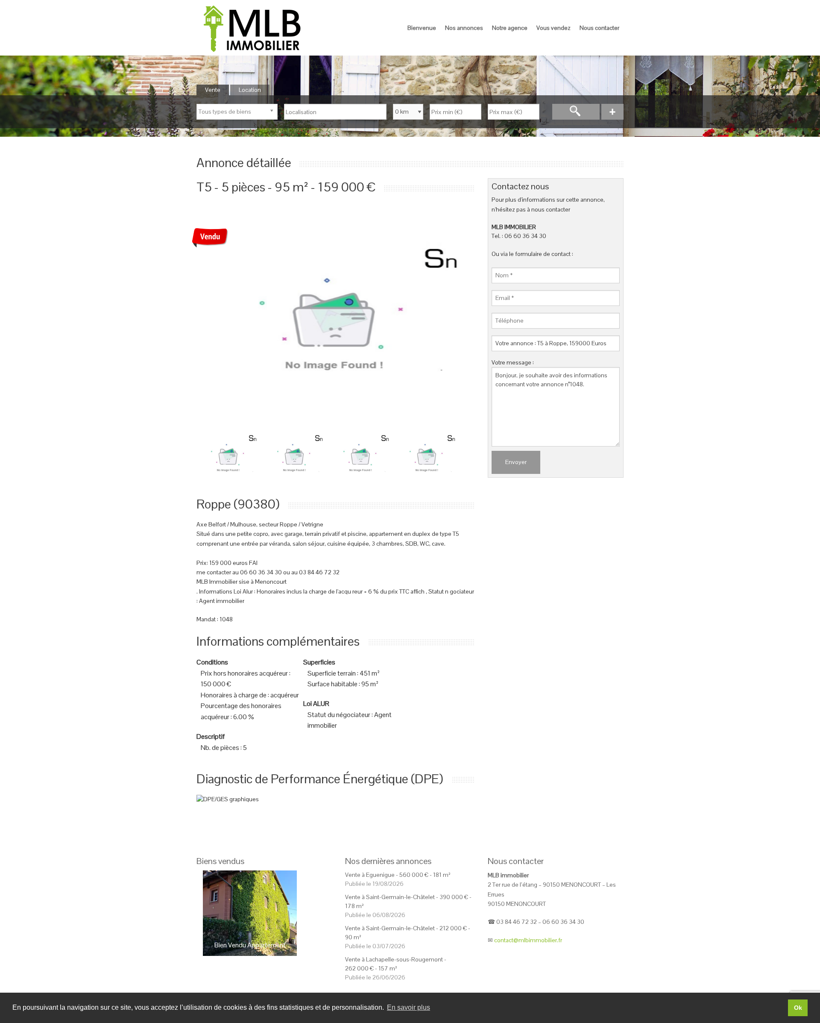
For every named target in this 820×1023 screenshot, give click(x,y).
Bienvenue (421, 28)
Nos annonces (464, 28)
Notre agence (509, 28)
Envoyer (516, 462)
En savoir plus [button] (408, 1007)
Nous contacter (599, 28)
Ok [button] (798, 1007)
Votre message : (513, 362)
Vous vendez (553, 28)
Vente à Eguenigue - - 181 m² (398, 875)
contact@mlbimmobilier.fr (528, 940)
